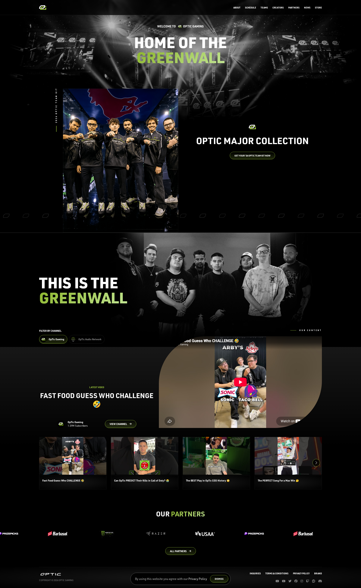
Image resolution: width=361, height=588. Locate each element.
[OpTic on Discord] (320, 581)
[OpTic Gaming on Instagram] (301, 581)
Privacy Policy (197, 579)
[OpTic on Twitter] (289, 581)
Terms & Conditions (276, 573)
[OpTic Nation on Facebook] (295, 581)
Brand (318, 573)
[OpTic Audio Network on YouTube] (283, 581)
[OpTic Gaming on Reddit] (313, 581)
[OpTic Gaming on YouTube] (277, 581)
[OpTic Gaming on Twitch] (307, 581)
